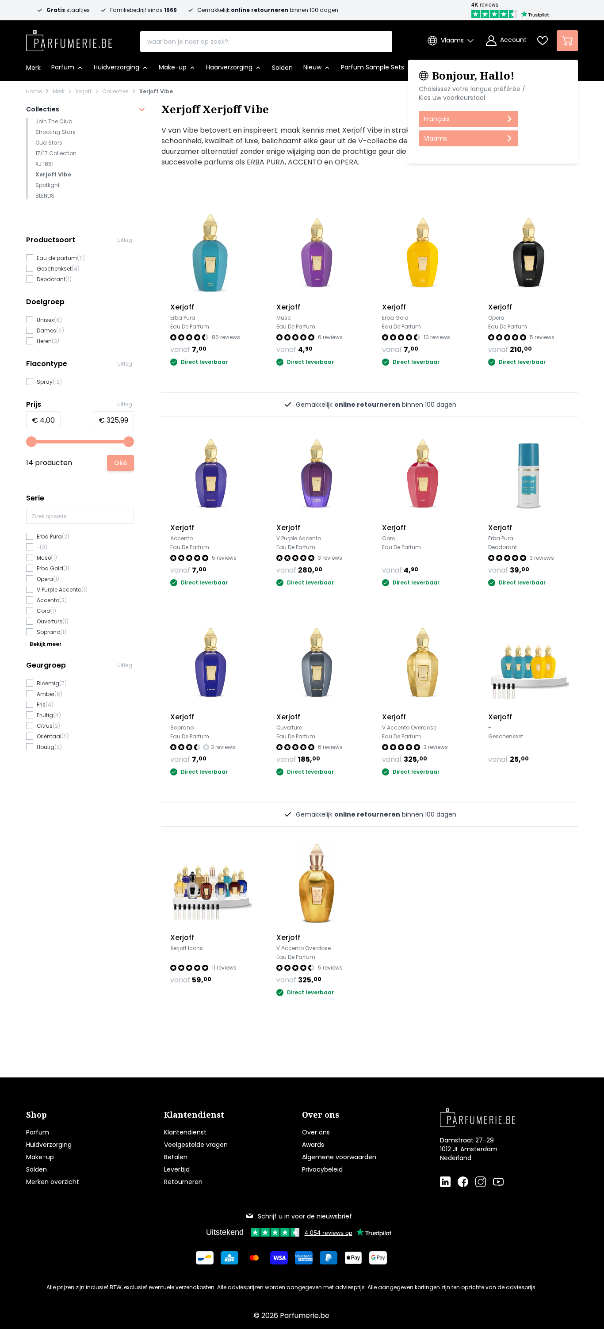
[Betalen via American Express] (304, 1257)
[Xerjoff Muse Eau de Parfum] (317, 252)
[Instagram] (480, 1181)
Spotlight (47, 185)
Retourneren (183, 1181)
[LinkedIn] (445, 1181)
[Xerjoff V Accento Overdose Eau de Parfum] (422, 662)
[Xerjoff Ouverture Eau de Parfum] (317, 662)
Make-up (40, 1157)
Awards (313, 1144)
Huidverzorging (49, 1144)
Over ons (316, 1132)
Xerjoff (83, 91)
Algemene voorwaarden (339, 1157)
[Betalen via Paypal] (328, 1257)
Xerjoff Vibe (156, 91)
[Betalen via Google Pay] (378, 1257)
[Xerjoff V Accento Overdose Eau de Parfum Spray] (317, 883)
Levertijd (177, 1169)
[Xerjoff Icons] (211, 883)
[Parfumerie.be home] (495, 1117)
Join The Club (53, 121)
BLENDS (44, 195)
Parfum (37, 1132)
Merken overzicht (52, 1181)
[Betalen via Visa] (279, 1257)
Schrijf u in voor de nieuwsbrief (305, 1216)
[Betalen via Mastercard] (254, 1257)
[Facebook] (463, 1181)
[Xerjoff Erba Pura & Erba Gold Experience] (529, 662)
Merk (59, 91)
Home (34, 91)
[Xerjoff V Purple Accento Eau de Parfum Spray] (317, 473)
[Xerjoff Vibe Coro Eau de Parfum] (422, 473)
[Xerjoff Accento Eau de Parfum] (211, 473)
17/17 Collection (55, 153)
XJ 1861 (44, 164)
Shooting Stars (55, 132)
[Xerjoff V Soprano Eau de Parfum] (211, 662)
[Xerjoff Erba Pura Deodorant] (529, 473)
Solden (36, 1169)
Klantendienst (185, 1132)
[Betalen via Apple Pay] (353, 1257)
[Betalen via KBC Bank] (229, 1257)
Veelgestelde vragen (196, 1144)
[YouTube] (498, 1181)
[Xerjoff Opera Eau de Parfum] (529, 252)
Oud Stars (48, 142)
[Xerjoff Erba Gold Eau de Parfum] (422, 252)
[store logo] (69, 38)
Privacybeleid (322, 1169)
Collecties (115, 91)
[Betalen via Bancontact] (205, 1257)
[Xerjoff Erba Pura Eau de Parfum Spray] (211, 252)
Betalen (175, 1157)
